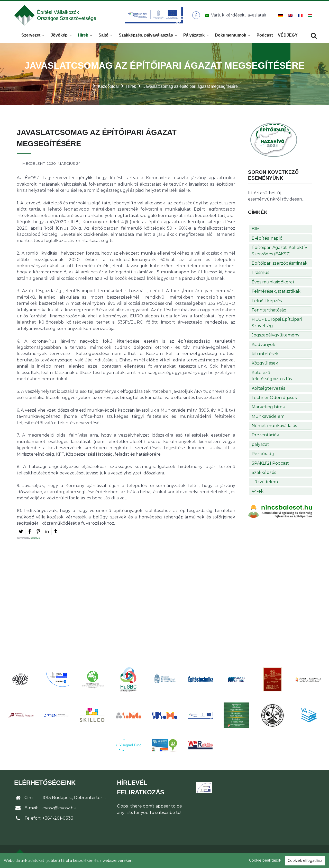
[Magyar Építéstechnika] (200, 679)
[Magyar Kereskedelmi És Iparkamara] (164, 679)
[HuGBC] (128, 679)
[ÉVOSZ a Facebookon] (196, 15)
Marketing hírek (268, 406)
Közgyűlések (265, 363)
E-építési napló (267, 238)
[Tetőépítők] (272, 715)
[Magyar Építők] (236, 679)
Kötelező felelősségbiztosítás (272, 375)
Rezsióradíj (263, 453)
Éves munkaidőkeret (273, 282)
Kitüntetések (265, 353)
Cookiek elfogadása (305, 860)
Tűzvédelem (265, 481)
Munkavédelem (268, 416)
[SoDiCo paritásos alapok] (128, 715)
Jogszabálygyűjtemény (275, 335)
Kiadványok (263, 344)
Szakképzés (264, 472)
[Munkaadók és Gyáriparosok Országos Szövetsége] (272, 679)
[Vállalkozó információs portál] (164, 745)
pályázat (260, 444)
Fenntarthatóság (269, 310)
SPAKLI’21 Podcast (270, 463)
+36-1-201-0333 (57, 818)
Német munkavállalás (274, 425)
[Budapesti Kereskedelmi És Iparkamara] (20, 679)
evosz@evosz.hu (59, 807)
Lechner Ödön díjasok (274, 397)
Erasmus (260, 272)
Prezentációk (265, 434)
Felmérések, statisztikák (276, 291)
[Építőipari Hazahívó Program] (273, 139)
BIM (256, 228)
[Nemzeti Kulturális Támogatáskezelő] (308, 679)
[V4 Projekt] (308, 715)
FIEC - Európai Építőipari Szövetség (277, 322)
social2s (35, 537)
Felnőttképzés (267, 300)
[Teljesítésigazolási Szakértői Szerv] (236, 715)
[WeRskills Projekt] (200, 745)
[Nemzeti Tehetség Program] (20, 715)
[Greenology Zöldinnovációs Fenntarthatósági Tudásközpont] (92, 679)
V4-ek (257, 491)
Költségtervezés (268, 388)
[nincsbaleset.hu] (280, 511)
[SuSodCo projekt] (164, 715)
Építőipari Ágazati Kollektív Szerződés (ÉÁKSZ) (279, 250)
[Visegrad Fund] (128, 745)
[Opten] (56, 715)
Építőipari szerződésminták (279, 263)
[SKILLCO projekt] (92, 715)
